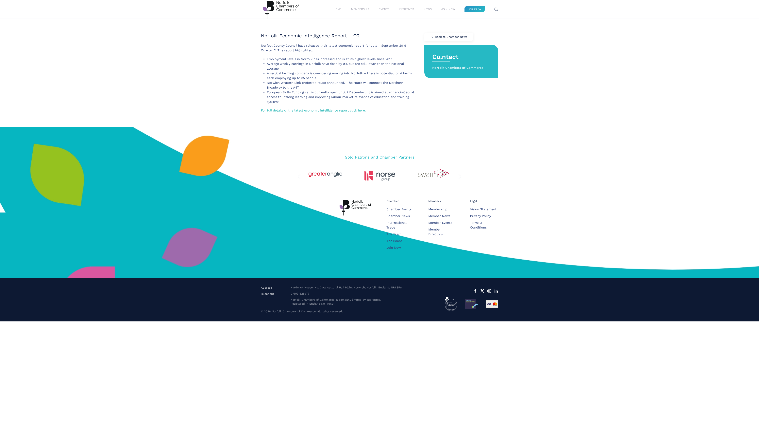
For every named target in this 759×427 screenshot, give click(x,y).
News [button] (428, 9)
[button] (496, 9)
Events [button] (384, 9)
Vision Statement (483, 209)
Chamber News (398, 216)
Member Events (440, 223)
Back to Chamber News (451, 36)
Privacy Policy (480, 216)
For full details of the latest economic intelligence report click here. (313, 110)
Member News (439, 216)
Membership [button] (360, 9)
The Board (394, 241)
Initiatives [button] (406, 9)
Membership (437, 209)
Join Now (448, 9)
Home (337, 9)
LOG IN (472, 9)
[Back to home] (280, 9)
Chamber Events (399, 209)
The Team (393, 234)
